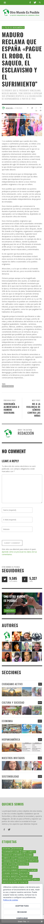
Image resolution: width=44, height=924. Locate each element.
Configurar (22, 918)
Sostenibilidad (10, 776)
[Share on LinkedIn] (36, 110)
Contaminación (8, 861)
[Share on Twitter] (32, 108)
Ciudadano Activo (12, 684)
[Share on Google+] (36, 108)
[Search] (5, 2)
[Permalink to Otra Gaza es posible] (27, 691)
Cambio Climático (28, 851)
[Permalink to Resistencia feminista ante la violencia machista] (37, 691)
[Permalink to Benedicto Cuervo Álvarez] (7, 646)
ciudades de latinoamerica (13, 854)
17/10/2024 (18, 108)
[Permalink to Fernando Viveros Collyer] (27, 646)
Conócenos (9, 610)
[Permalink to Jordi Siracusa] (17, 636)
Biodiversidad (17, 848)
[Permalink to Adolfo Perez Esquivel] (27, 656)
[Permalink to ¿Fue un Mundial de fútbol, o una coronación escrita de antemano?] (37, 710)
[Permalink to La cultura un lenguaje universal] (12, 710)
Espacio (36, 879)
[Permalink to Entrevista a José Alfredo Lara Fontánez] (37, 765)
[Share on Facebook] (27, 108)
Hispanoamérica (11, 739)
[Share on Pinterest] (40, 108)
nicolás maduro (7, 386)
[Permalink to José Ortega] (37, 656)
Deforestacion (22, 864)
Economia (7, 721)
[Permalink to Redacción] (7, 636)
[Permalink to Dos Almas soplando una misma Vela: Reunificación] (12, 747)
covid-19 (5, 864)
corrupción (33, 861)
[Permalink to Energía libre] (12, 784)
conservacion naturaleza (27, 857)
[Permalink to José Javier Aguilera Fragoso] (37, 646)
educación (24, 873)
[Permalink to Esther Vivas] (17, 646)
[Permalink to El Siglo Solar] (27, 784)
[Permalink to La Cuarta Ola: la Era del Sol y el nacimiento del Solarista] (37, 784)
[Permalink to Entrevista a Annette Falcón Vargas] (12, 765)
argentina (6, 848)
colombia (29, 854)
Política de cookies (10, 900)
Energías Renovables (24, 879)
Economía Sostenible (10, 873)
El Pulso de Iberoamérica (13, 27)
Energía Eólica (8, 879)
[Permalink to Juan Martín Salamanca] (17, 656)
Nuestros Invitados (13, 758)
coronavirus (21, 861)
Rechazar (22, 912)
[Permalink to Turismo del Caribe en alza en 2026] (27, 728)
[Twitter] (34, 2)
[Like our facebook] (25, 579)
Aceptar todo (22, 906)
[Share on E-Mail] (40, 110)
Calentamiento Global (11, 851)
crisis (13, 864)
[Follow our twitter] (4, 579)
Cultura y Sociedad (13, 702)
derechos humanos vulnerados (15, 870)
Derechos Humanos (10, 867)
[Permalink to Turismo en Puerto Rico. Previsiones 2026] (37, 728)
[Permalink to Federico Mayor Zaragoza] (27, 636)
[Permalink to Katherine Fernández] (7, 656)
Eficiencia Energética (10, 876)
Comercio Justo (8, 857)
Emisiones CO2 (26, 876)
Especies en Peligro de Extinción (15, 882)
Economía (33, 870)
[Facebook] (30, 2)
